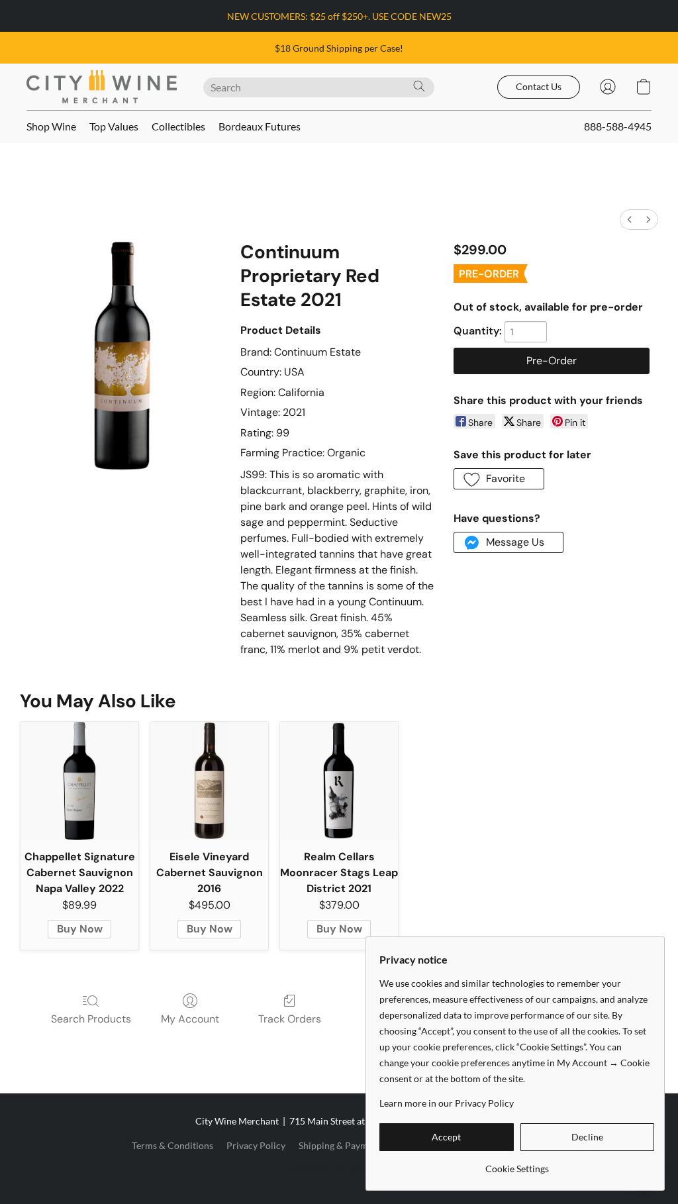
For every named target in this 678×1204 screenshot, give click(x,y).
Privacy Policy (255, 1145)
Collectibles (178, 126)
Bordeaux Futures (259, 126)
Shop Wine (51, 126)
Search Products (91, 1019)
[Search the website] (419, 86)
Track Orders (289, 1019)
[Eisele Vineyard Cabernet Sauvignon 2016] (209, 781)
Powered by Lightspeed (339, 1168)
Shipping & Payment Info (349, 1145)
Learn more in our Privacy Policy (446, 1103)
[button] (101, 86)
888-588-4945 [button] (618, 126)
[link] (516, 1164)
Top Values (113, 126)
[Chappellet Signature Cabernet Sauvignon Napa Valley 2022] (79, 781)
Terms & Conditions (172, 1145)
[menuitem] (629, 219)
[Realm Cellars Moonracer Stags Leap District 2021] (339, 781)
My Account (190, 1019)
